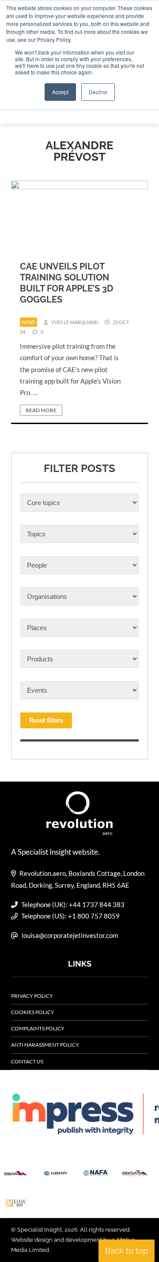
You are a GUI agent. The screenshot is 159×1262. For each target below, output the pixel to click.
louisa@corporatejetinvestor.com (70, 935)
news (28, 322)
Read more (41, 410)
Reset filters (46, 720)
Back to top (126, 1250)
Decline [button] (98, 92)
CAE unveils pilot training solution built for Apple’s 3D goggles (66, 283)
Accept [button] (60, 92)
